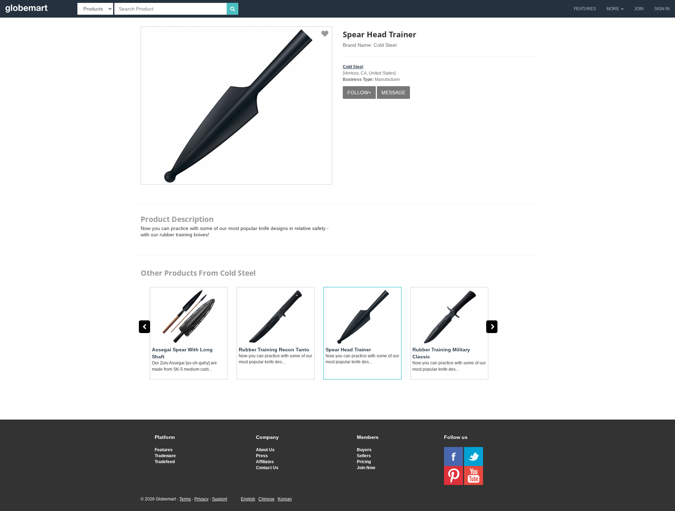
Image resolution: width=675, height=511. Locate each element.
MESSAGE (393, 92)
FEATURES (585, 8)
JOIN (639, 8)
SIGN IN (662, 8)
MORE (613, 8)
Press (262, 455)
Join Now (366, 467)
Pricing (364, 461)
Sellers (364, 455)
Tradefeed (165, 461)
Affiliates (265, 461)
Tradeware (165, 455)
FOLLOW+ (359, 92)
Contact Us (267, 467)
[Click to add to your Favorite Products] (324, 33)
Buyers (364, 449)
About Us (265, 449)
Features (164, 449)
